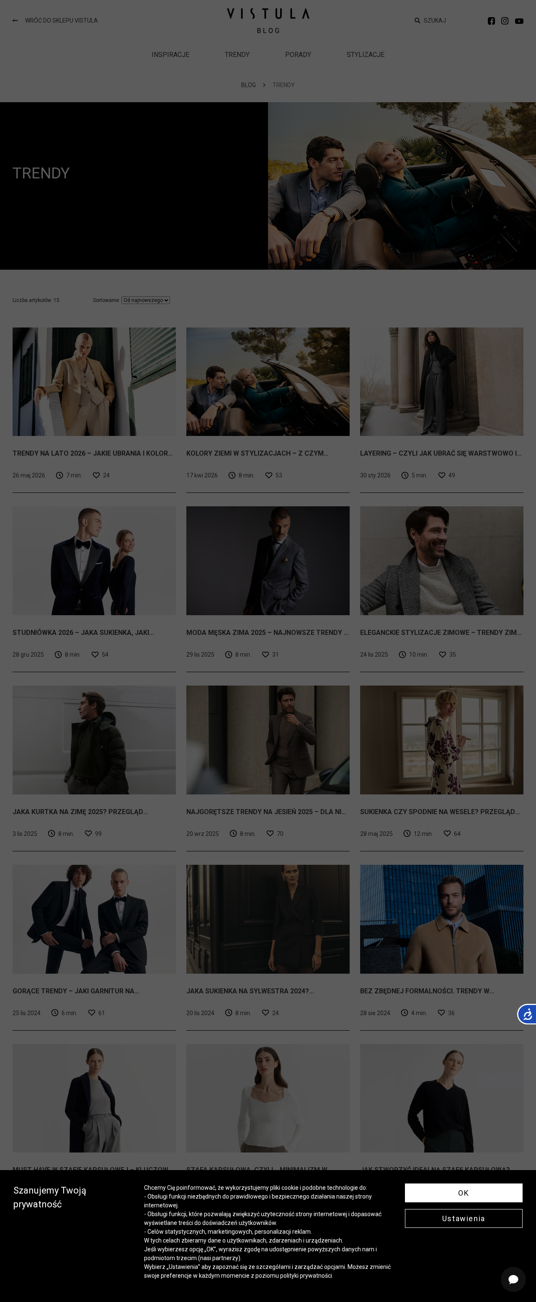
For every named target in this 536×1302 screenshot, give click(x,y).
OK (463, 1193)
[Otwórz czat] (513, 1279)
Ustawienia (463, 1218)
